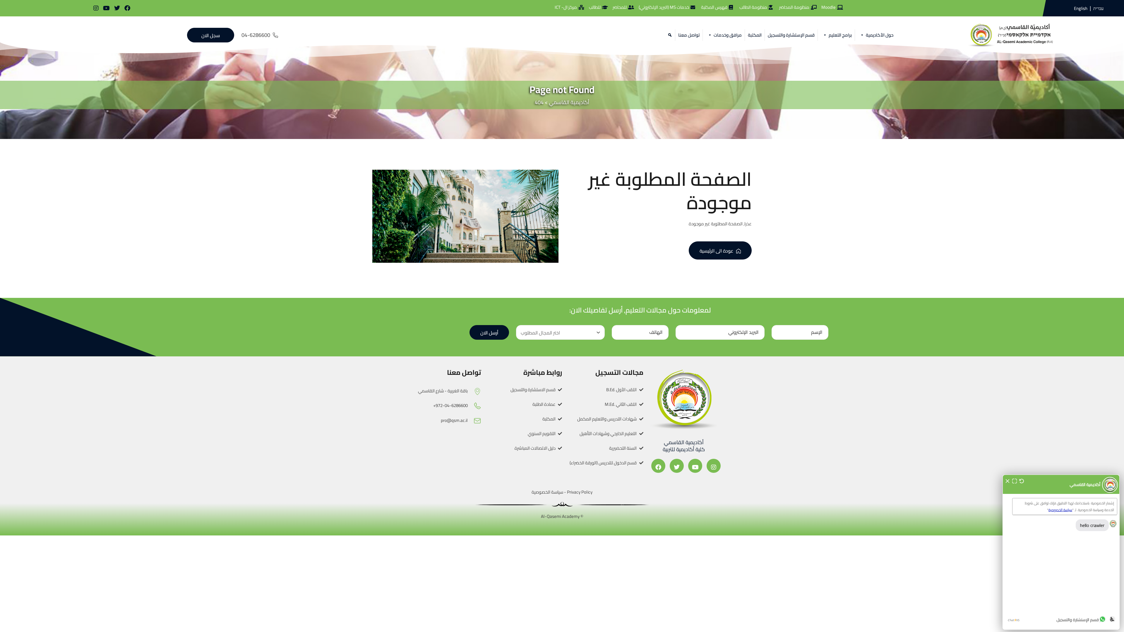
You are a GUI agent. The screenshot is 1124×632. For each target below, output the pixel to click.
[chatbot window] (1061, 552)
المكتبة (755, 35)
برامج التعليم (840, 35)
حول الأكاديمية (879, 35)
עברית (1098, 8)
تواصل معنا (689, 35)
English (1080, 8)
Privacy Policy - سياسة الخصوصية (562, 492)
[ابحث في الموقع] (669, 35)
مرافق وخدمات (728, 35)
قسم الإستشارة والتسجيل (791, 35)
